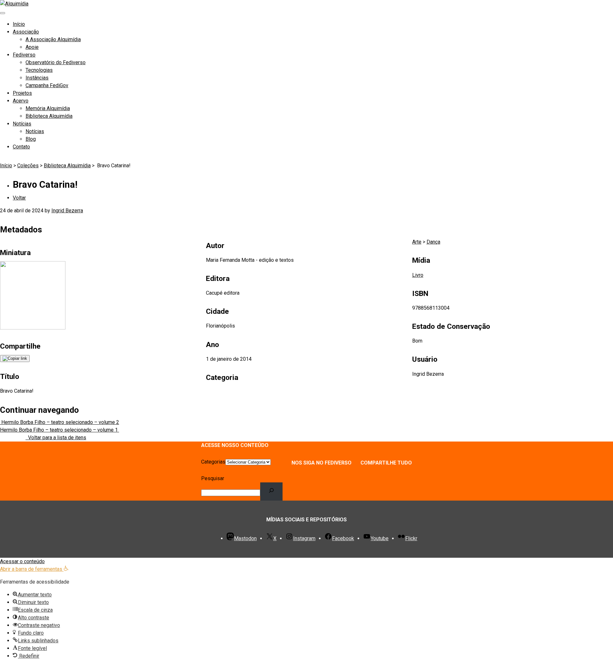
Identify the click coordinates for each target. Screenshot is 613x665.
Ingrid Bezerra (67, 211)
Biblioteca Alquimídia (49, 116)
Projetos (22, 93)
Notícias (22, 124)
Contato (21, 147)
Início (19, 24)
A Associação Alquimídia (53, 39)
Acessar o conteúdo (22, 561)
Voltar (19, 198)
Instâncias (37, 78)
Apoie (32, 47)
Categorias (213, 462)
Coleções (28, 165)
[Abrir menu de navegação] (2, 13)
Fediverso (24, 55)
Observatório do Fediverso (56, 62)
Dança (433, 242)
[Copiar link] (15, 358)
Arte (416, 242)
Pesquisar (212, 478)
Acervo (20, 101)
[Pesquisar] (271, 491)
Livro (417, 275)
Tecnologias (39, 70)
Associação (26, 32)
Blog (31, 139)
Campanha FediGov (47, 85)
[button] (34, 569)
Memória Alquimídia (48, 108)
